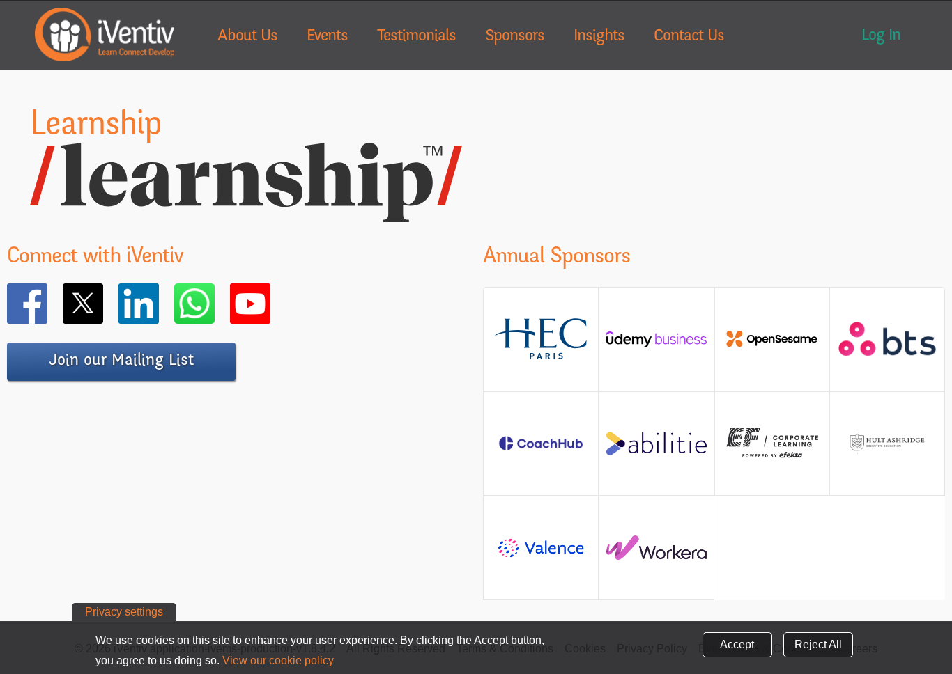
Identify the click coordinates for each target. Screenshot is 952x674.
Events (327, 37)
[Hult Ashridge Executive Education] (887, 458)
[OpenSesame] (772, 344)
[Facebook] (47, 303)
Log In (880, 36)
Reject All (818, 644)
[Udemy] (656, 344)
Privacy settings (124, 612)
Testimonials (416, 37)
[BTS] (887, 349)
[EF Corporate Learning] (772, 456)
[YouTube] (270, 303)
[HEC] (541, 356)
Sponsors (514, 37)
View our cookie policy (278, 660)
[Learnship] (246, 213)
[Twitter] (103, 303)
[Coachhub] (541, 449)
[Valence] (541, 556)
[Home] (104, 34)
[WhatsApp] (214, 303)
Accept (737, 644)
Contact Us (689, 37)
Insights (599, 37)
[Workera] (656, 553)
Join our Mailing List (121, 361)
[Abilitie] (656, 449)
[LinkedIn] (158, 303)
